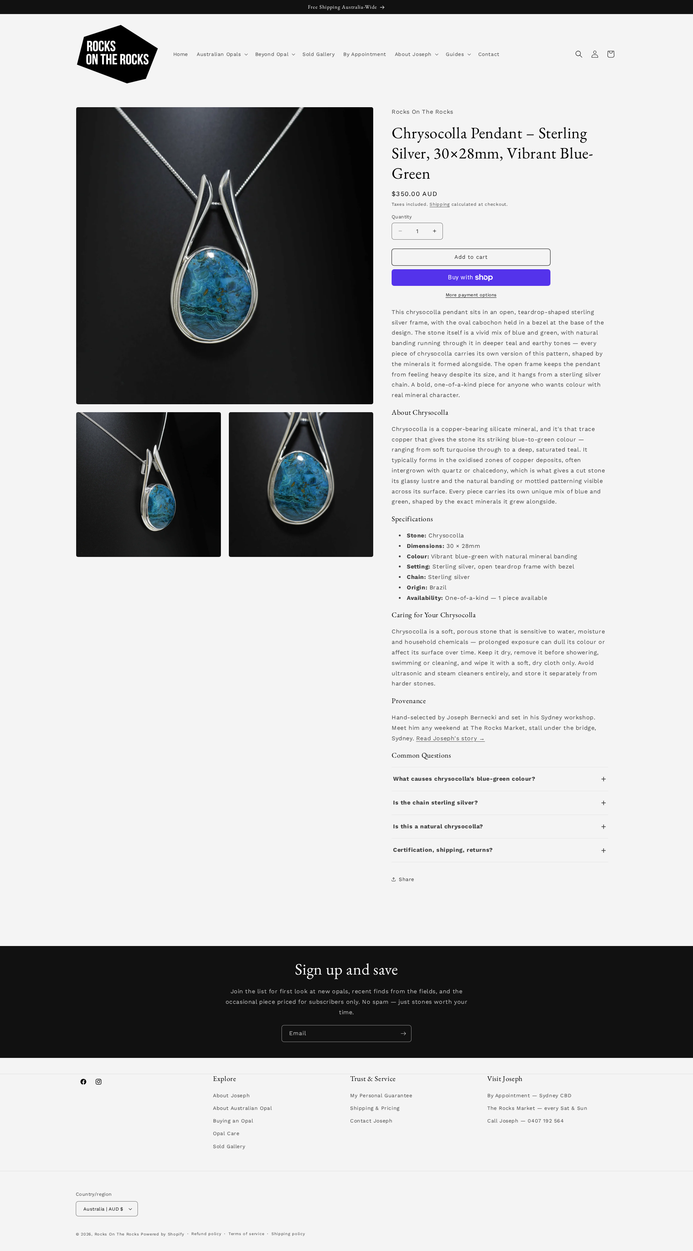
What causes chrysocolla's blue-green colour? (464, 778)
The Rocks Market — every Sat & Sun (537, 1108)
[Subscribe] (403, 1033)
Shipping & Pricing (375, 1108)
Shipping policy (288, 1234)
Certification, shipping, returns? (443, 849)
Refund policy (206, 1234)
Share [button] (406, 879)
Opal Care (226, 1133)
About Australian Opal (242, 1108)
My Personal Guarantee (381, 1095)
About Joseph (231, 1095)
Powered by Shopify (162, 1234)
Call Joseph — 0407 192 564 (525, 1121)
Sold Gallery (229, 1146)
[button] (221, 54)
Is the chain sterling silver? (435, 802)
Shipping (440, 204)
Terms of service (246, 1234)
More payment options (471, 294)
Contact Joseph (371, 1121)
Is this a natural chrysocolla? (438, 826)
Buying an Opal (233, 1121)
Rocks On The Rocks (117, 1234)
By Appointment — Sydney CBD (529, 1095)
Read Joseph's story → (450, 738)
